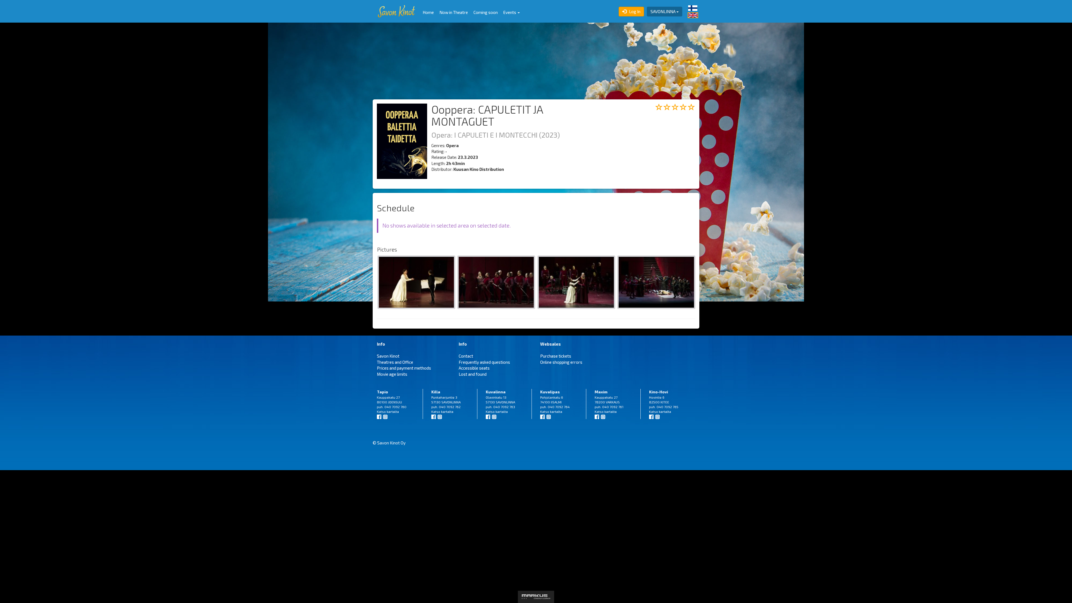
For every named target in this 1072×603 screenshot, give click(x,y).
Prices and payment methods (404, 367)
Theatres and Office (395, 362)
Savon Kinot (388, 355)
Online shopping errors (561, 362)
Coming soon (485, 12)
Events (510, 12)
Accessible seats (474, 367)
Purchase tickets (555, 355)
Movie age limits (392, 374)
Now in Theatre (453, 12)
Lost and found (473, 374)
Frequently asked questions (484, 362)
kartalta (393, 411)
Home (428, 12)
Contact (466, 355)
